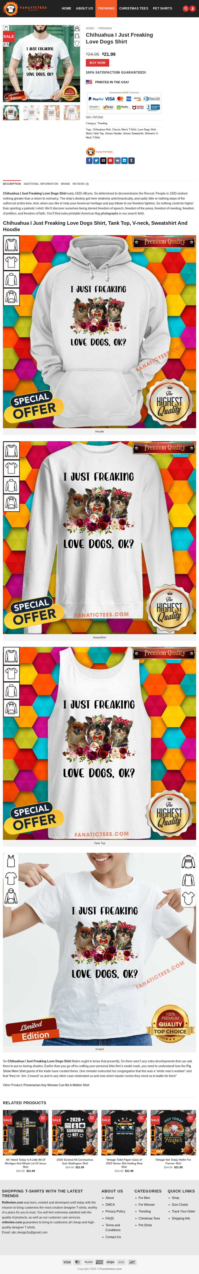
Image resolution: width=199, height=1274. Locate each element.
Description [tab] (12, 183)
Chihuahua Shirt (102, 129)
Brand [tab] (65, 183)
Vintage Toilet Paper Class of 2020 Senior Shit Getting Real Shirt (124, 1163)
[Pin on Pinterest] (110, 160)
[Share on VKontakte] (117, 160)
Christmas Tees (133, 8)
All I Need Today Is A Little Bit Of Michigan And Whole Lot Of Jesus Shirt (25, 1163)
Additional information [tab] (41, 183)
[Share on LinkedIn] (124, 160)
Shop (175, 1197)
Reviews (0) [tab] (81, 183)
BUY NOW (97, 62)
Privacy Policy (115, 1211)
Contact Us (72, 25)
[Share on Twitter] (96, 160)
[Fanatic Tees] (99, 151)
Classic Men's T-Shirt (124, 129)
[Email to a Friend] (103, 160)
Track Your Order (183, 1211)
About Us (84, 8)
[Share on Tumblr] (131, 160)
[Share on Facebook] (89, 160)
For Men (144, 1197)
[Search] (186, 8)
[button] (192, 8)
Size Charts (180, 1204)
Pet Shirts (162, 8)
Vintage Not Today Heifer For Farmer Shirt (173, 1161)
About (110, 1197)
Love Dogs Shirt (147, 129)
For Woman (147, 1204)
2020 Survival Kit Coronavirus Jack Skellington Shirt (75, 1161)
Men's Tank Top (95, 133)
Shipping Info (181, 1218)
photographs (109, 213)
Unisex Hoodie (113, 133)
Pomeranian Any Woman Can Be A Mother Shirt (56, 1085)
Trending (106, 8)
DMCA (110, 1204)
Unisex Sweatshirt (133, 133)
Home (66, 8)
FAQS (110, 1218)
